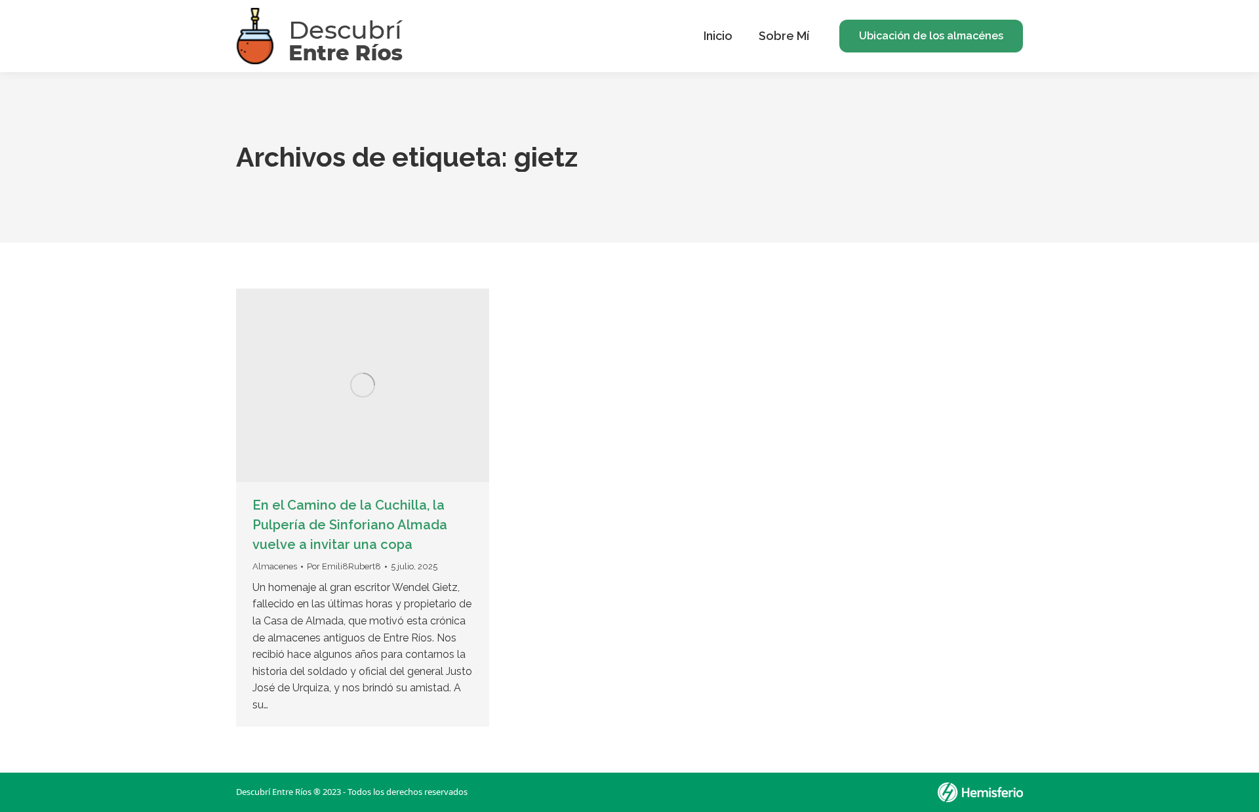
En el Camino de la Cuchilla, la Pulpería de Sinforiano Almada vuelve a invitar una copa (349, 524)
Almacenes (274, 566)
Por (344, 566)
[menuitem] (718, 36)
